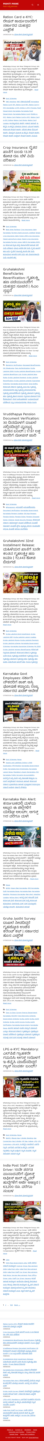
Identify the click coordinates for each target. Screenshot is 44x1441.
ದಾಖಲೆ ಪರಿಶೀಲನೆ (24, 523)
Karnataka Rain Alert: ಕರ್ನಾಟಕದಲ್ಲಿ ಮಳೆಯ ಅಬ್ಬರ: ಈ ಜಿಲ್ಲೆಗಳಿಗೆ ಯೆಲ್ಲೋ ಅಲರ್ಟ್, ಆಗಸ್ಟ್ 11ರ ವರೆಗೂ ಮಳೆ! (20, 808)
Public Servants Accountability (22, 775)
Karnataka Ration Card (21, 114)
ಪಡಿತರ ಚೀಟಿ (26, 129)
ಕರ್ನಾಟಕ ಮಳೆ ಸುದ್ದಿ (22, 900)
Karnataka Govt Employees (18, 769)
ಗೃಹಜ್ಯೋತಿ (26, 1031)
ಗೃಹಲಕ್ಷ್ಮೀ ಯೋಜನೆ (9, 659)
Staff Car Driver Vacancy (21, 1278)
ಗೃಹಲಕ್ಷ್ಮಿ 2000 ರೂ (23, 387)
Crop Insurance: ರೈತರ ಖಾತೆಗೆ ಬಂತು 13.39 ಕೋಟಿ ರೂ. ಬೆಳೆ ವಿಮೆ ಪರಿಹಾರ (20, 154)
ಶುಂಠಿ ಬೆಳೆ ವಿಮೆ (28, 251)
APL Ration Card (18, 104)
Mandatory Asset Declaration (24, 772)
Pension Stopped (32, 516)
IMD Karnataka (33, 888)
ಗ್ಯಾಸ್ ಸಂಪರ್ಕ (26, 1150)
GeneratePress (33, 1437)
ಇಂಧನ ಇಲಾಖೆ (13, 1028)
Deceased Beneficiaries (31, 365)
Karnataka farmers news (12, 242)
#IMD (8, 888)
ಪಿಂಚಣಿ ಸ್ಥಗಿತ (15, 526)
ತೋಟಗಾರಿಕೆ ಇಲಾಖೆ (27, 245)
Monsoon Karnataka (17, 894)
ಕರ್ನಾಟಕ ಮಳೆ (8, 900)
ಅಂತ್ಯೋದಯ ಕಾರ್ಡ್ (17, 123)
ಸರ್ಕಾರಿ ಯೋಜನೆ (29, 1037)
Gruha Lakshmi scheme (23, 380)
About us (10, 1430)
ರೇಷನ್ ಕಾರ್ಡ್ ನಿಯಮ (29, 136)
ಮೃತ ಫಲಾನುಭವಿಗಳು (19, 402)
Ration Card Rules (20, 120)
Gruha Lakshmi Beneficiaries (25, 371)
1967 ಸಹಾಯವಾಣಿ (23, 101)
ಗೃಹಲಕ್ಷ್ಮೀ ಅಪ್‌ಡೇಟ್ (19, 656)
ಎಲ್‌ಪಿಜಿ (11, 1147)
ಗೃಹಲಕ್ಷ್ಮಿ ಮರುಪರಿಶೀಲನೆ (11, 393)
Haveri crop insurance (30, 239)
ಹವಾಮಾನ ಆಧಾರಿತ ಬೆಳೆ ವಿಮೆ (14, 254)
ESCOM (14, 1015)
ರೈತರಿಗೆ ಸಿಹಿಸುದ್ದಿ (16, 251)
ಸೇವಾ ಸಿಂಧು (32, 402)
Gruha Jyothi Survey (17, 1022)
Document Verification (11, 510)
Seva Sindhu (33, 383)
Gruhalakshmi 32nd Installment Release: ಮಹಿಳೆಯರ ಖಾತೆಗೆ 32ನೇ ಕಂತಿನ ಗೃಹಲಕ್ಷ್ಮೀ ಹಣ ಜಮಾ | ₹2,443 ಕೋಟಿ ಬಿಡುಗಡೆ (21, 552)
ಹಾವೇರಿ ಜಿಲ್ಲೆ (11, 257)
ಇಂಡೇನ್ (30, 1144)
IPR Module (16, 765)
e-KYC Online (20, 108)
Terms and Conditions (27, 1434)
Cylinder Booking (26, 1138)
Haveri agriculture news (12, 239)
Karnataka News (13, 891)
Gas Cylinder (16, 1141)
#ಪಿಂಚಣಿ (19, 507)
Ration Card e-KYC (23, 117)
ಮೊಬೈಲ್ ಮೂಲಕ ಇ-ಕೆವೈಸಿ (18, 132)
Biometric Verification (14, 365)
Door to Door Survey (13, 1012)
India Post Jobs (13, 1269)
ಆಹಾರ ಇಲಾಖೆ (30, 123)
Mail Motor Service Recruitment (15, 1275)
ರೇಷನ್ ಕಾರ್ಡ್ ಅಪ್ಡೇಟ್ (11, 136)
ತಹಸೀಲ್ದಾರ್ (13, 523)
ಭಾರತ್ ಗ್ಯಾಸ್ (15, 1153)
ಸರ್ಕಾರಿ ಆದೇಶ (8, 787)
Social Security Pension (23, 520)
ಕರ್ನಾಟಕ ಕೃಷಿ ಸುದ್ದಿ (13, 245)
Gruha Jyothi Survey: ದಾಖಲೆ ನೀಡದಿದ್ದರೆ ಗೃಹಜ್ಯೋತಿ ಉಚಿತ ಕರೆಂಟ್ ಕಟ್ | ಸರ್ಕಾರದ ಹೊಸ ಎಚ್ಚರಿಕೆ (21, 927)
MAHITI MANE (11, 4)
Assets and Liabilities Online (16, 762)
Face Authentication (22, 368)
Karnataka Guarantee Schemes (22, 646)
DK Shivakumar (8, 368)
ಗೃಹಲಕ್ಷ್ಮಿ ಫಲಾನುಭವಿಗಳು (27, 390)
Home (35, 1430)
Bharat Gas (16, 1138)
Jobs (7, 1259)
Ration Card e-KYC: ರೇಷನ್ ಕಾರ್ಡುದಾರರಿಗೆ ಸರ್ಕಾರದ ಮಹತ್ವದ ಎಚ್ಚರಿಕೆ (20, 23)
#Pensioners (10, 507)
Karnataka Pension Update (13, 513)
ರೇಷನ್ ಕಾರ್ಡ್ (34, 132)
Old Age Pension (30, 513)
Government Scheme (11, 1019)
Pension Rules (20, 516)
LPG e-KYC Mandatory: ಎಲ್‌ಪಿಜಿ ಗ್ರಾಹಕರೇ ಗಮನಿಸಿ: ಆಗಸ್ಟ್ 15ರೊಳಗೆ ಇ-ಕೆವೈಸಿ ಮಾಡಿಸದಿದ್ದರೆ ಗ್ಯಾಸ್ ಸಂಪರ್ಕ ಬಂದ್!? (21, 1058)
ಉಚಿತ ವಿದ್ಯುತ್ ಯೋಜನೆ (28, 1028)
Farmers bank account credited (23, 232)
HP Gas (25, 1141)
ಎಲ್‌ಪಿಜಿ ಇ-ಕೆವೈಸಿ (20, 1147)
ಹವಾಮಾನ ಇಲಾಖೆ (23, 907)
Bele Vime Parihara (13, 229)
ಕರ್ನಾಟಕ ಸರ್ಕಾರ (9, 387)
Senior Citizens (8, 520)
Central (19, 1266)
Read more (26, 220)
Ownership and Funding (16, 1432)
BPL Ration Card (31, 104)
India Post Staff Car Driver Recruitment (22, 1272)
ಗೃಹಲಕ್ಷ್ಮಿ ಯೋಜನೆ (27, 393)
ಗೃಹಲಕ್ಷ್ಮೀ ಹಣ (22, 659)
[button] (32, 5)
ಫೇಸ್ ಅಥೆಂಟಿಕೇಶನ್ (20, 399)
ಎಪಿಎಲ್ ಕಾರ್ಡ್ (33, 126)
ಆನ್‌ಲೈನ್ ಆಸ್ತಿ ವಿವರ (10, 778)
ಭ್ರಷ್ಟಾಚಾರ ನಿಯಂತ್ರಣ (32, 784)
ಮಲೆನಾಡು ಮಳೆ (17, 903)
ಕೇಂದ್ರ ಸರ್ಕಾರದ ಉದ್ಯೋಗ (17, 1284)
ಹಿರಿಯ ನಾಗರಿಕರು (21, 529)
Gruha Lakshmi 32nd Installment (18, 634)
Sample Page (14, 1434)
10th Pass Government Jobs (16, 1263)
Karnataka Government (19, 383)
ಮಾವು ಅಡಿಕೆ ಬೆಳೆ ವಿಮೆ (22, 248)
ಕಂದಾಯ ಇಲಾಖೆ (22, 781)
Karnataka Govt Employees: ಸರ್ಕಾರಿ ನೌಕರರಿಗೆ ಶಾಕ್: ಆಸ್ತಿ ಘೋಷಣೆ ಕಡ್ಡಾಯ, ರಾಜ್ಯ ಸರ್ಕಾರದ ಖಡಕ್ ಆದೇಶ (20, 682)
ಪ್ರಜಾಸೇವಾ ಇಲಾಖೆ (16, 784)
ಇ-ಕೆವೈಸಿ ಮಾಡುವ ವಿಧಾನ (17, 126)
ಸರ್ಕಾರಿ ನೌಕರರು (21, 787)
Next (17, 1305)
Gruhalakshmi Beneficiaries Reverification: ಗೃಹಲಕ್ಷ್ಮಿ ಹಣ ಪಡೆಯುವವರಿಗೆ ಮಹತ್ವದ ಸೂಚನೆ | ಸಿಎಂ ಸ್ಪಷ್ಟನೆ (21, 280)
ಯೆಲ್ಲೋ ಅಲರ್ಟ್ (9, 907)
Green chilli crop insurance (29, 236)
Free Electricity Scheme (26, 1015)
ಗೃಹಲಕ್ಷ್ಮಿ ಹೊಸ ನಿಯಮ (15, 396)
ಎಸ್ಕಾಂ (5, 1031)
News (19, 759)
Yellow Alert (14, 897)
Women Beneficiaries (23, 649)
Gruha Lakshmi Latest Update (24, 637)
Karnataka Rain (25, 891)
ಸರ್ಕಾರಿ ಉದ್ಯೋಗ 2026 (11, 1291)
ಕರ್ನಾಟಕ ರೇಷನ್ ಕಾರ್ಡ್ (12, 129)
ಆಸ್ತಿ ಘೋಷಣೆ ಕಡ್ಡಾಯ (26, 778)
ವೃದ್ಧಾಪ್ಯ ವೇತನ (26, 526)
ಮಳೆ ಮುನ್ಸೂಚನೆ (30, 903)
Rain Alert (29, 894)
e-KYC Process (31, 108)
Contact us (18, 1430)
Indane (30, 1141)
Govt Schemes (11, 98)
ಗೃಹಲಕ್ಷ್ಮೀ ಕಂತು (32, 656)
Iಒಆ (4, 891)
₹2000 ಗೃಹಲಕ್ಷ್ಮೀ (32, 662)
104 (11, 1305)
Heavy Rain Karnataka (19, 888)
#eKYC (8, 1138)
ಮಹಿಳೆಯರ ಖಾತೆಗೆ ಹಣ (16, 662)
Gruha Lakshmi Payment (17, 377)
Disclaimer (27, 1430)
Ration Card (11, 117)
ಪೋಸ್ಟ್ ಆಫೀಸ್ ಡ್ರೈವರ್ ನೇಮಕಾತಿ (23, 1287)
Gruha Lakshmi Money (11, 640)
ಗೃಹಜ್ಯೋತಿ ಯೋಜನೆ (24, 1034)
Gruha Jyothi (24, 1019)
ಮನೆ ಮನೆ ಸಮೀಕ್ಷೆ (15, 1037)
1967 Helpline (11, 101)
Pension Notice (8, 516)
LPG (35, 1141)
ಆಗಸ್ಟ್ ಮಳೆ (23, 897)
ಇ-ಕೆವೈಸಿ (23, 1144)
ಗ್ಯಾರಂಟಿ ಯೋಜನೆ (30, 396)
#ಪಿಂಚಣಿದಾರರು (29, 507)
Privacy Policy (30, 1432)
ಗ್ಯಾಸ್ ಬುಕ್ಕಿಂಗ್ (15, 1150)
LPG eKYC (15, 1144)
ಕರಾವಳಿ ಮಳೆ (33, 897)
